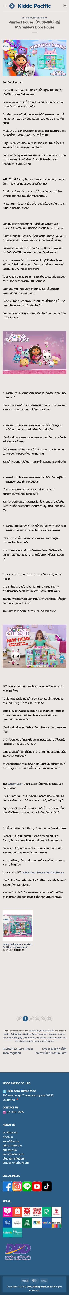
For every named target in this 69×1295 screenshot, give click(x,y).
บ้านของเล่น (29, 1037)
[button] (5, 6)
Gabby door (16, 1034)
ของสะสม (53, 1034)
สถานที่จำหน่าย (11, 1141)
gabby (7, 1034)
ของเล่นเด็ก (27, 17)
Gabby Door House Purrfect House (43, 872)
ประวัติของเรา (10, 1132)
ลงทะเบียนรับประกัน (13, 1154)
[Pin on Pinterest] (43, 1018)
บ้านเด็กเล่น (24, 1041)
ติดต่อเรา (8, 1137)
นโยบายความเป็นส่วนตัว (16, 1163)
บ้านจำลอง (41, 1037)
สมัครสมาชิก (10, 1150)
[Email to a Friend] (37, 1018)
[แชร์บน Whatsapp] (19, 1018)
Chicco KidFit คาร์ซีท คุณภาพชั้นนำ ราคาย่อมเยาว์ (50, 1051)
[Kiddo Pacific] (34, 6)
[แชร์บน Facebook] (25, 1018)
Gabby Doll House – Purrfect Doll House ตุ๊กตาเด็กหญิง (18, 946)
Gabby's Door (30, 1034)
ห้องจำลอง (36, 1041)
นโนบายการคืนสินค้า (14, 1158)
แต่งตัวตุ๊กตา (48, 1041)
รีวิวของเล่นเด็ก (40, 17)
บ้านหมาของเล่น (54, 1037)
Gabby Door (15, 784)
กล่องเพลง (43, 1034)
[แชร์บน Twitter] (31, 1018)
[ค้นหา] (12, 6)
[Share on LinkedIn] (49, 1018)
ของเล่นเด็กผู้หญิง (15, 1037)
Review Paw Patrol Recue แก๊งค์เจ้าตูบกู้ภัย (18, 1051)
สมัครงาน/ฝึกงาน (12, 1145)
